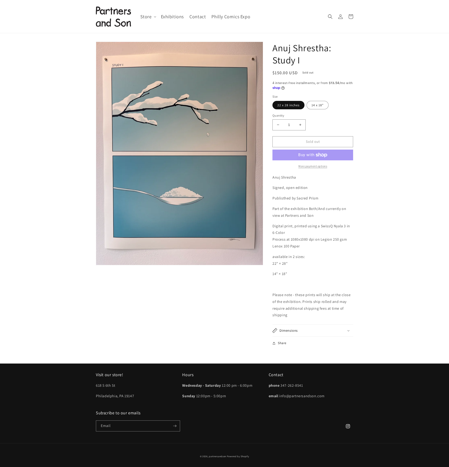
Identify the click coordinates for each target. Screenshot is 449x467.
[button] (148, 16)
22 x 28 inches (288, 105)
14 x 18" (317, 105)
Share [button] (282, 343)
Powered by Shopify (238, 456)
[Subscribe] (175, 425)
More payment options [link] (312, 166)
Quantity (278, 116)
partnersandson (217, 456)
